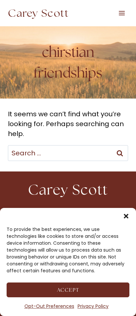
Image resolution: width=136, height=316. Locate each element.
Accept (68, 290)
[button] (126, 216)
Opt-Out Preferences (49, 306)
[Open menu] (121, 13)
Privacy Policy (93, 306)
